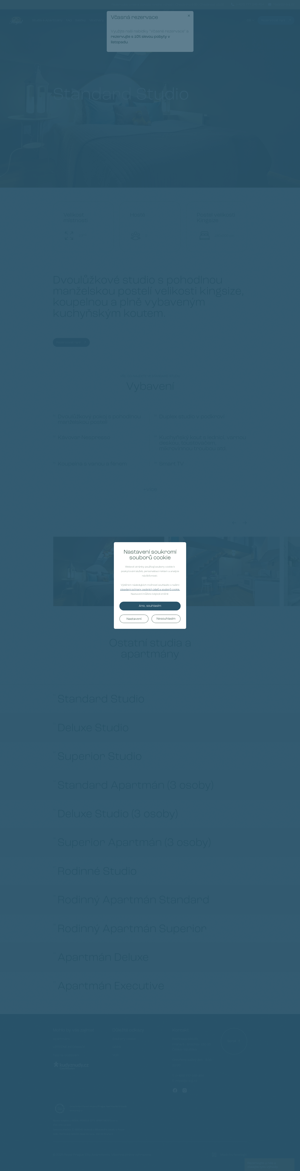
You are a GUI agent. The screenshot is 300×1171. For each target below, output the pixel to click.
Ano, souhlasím (150, 606)
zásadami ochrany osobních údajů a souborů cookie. (150, 589)
